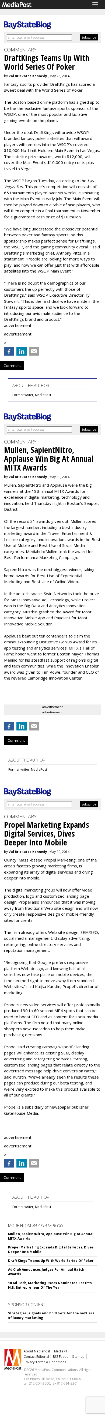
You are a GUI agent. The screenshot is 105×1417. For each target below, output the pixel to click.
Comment (12, 365)
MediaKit (60, 1351)
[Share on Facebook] (9, 351)
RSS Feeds (60, 1356)
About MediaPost (37, 1351)
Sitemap (78, 1356)
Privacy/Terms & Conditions (45, 1362)
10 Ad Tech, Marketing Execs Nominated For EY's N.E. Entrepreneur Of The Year (50, 1285)
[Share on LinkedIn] (21, 351)
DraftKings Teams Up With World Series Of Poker (51, 1260)
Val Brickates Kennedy (28, 76)
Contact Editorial (36, 1356)
